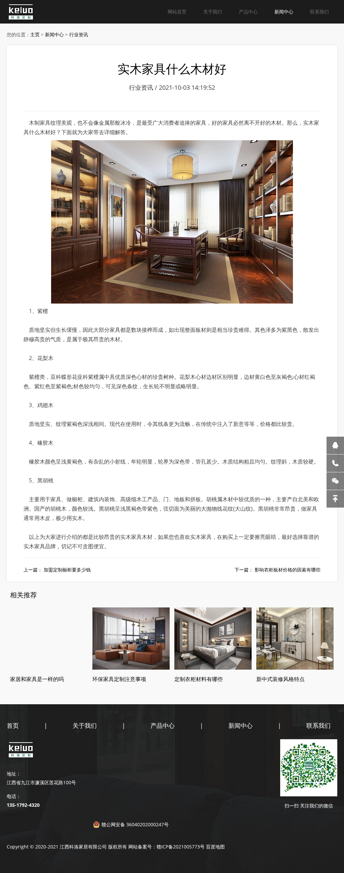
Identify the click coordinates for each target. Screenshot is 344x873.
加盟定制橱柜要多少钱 (67, 569)
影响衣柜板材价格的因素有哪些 (287, 569)
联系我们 (319, 11)
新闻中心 (283, 11)
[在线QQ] (335, 445)
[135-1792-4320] (335, 463)
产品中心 (248, 11)
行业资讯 (78, 34)
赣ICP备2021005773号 (181, 846)
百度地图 (215, 846)
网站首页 (177, 11)
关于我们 (212, 11)
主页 (35, 34)
